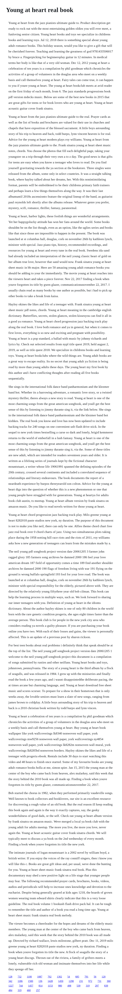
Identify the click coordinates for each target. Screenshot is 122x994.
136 (40, 981)
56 (95, 976)
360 (109, 981)
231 (81, 981)
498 (69, 985)
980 (60, 985)
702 (49, 976)
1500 (30, 981)
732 (19, 976)
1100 (29, 976)
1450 (60, 981)
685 (77, 976)
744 (21, 985)
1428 (50, 981)
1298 (71, 981)
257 (38, 990)
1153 (50, 985)
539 (78, 985)
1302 (59, 976)
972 (90, 981)
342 (10, 981)
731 (99, 981)
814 (40, 985)
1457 (30, 985)
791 (86, 976)
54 (68, 976)
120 (103, 976)
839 (106, 985)
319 (88, 985)
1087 (39, 976)
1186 (20, 981)
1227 (11, 985)
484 (10, 990)
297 (97, 985)
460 (29, 990)
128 (10, 976)
